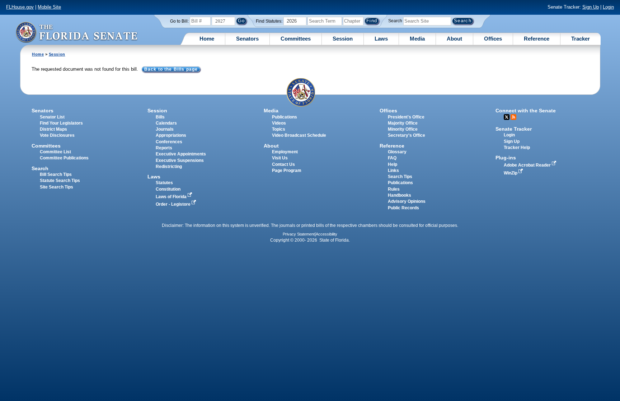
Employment (285, 152)
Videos (279, 123)
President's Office (406, 117)
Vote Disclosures (57, 135)
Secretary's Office (406, 135)
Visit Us (280, 158)
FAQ (392, 158)
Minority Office (403, 129)
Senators (247, 39)
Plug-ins (505, 157)
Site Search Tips (56, 187)
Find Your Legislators (61, 123)
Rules (394, 189)
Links (393, 170)
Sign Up (590, 7)
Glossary (397, 152)
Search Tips (400, 176)
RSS (513, 117)
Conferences (169, 142)
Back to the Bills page (171, 69)
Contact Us (283, 164)
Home (206, 39)
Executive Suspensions (180, 160)
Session (343, 39)
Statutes (164, 183)
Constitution (168, 189)
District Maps (53, 129)
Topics (278, 129)
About (454, 39)
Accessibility (326, 234)
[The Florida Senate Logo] (76, 32)
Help (392, 164)
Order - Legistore (174, 204)
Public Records (403, 208)
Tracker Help (517, 147)
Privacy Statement (299, 234)
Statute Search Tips (60, 180)
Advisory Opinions (407, 201)
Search (395, 21)
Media (417, 39)
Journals (165, 129)
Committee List (55, 152)
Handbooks (399, 195)
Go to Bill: (179, 21)
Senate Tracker (513, 129)
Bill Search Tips (56, 174)
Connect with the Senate (525, 110)
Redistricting (169, 166)
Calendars (166, 123)
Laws (381, 39)
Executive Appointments (181, 154)
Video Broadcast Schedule (299, 135)
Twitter (506, 117)
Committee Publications (64, 158)
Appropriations (171, 135)
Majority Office (403, 123)
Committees (296, 39)
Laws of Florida (172, 197)
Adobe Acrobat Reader (528, 165)
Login (608, 7)
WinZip (511, 173)
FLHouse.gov (20, 7)
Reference (536, 39)
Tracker (580, 39)
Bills (160, 117)
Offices (493, 39)
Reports (164, 148)
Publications (284, 117)
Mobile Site (49, 7)
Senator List (52, 117)
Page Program (286, 170)
